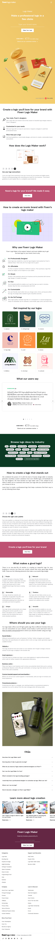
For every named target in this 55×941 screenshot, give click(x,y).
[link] (7, 445)
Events (29, 906)
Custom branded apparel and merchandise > (16, 672)
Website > (5, 644)
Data (3, 875)
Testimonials (31, 888)
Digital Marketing (6, 862)
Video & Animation (6, 867)
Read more (5, 818)
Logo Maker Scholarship (33, 904)
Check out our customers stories (26, 41)
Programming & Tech (6, 872)
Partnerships (5, 901)
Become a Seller (31, 862)
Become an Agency (6, 925)
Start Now (27, 194)
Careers (4, 893)
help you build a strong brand (11, 629)
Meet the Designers (32, 891)
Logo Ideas (4, 854)
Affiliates (4, 898)
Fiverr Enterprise (6, 927)
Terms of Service (6, 906)
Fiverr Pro (4, 922)
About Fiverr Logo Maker (8, 888)
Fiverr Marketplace (6, 919)
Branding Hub (5, 857)
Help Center (31, 854)
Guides (29, 901)
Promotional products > (9, 681)
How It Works (31, 896)
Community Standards (33, 911)
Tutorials (30, 893)
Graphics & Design (6, 860)
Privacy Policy (5, 904)
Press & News (5, 896)
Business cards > (7, 662)
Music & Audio (5, 870)
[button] (51, 2)
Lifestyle (4, 880)
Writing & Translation (7, 865)
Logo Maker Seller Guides (34, 860)
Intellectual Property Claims (8, 909)
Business (4, 878)
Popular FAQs (31, 857)
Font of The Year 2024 (33, 898)
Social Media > (6, 634)
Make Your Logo (27, 30)
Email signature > (7, 653)
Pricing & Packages (6, 891)
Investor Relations (6, 911)
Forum (29, 909)
